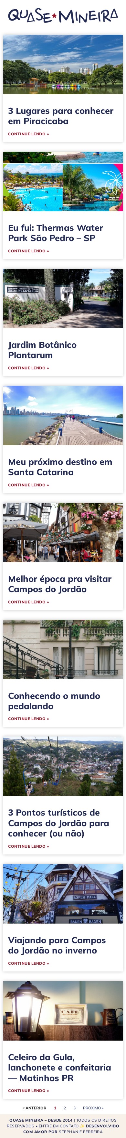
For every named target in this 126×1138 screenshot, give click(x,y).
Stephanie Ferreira (81, 1131)
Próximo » (93, 1108)
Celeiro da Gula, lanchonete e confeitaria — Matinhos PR (59, 1067)
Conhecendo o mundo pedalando (54, 700)
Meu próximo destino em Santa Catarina (60, 466)
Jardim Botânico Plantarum (42, 349)
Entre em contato (59, 1126)
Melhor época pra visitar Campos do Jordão (59, 583)
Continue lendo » (28, 133)
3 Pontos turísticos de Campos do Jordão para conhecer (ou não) (58, 823)
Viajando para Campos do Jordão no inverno (57, 945)
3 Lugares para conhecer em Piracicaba (60, 115)
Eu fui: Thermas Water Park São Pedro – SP (55, 232)
